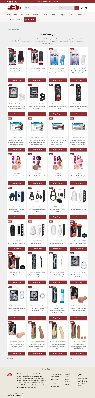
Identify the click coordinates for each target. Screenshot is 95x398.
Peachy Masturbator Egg (78, 208)
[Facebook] (10, 2)
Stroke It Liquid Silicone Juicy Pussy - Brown (78, 308)
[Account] (82, 7)
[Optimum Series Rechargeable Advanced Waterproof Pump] (58, 295)
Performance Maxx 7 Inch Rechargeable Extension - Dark (37, 345)
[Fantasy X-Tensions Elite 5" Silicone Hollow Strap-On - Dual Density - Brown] (16, 126)
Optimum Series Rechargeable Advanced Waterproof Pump (57, 309)
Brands (67, 379)
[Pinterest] (12, 2)
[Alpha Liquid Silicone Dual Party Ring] (78, 261)
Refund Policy (82, 381)
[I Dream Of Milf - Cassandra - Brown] (37, 162)
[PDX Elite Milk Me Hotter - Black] (78, 93)
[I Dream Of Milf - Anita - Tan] (16, 162)
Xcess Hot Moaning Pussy (37, 70)
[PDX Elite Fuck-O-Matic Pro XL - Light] (58, 93)
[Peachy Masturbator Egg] (78, 195)
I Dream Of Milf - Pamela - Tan (58, 175)
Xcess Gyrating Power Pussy (16, 71)
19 (84, 358)
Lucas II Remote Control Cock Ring (57, 209)
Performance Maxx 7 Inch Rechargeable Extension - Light (58, 345)
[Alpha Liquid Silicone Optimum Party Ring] (37, 295)
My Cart (67, 384)
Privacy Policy (82, 378)
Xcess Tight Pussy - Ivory (16, 274)
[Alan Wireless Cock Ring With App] (16, 195)
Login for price (16, 80)
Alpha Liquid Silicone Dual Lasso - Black (37, 275)
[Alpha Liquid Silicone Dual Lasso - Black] (37, 261)
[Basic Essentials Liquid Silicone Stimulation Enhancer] (78, 57)
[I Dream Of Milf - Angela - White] (78, 162)
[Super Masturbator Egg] (37, 229)
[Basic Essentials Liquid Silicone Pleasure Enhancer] (58, 57)
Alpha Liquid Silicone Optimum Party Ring (37, 308)
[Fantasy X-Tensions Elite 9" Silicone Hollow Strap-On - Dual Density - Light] (78, 126)
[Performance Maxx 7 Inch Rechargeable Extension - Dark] (37, 330)
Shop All (67, 374)
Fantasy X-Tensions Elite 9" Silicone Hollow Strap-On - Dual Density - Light (78, 141)
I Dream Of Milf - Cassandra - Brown (37, 175)
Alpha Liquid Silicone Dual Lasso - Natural (58, 275)
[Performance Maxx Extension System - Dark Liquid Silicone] (78, 330)
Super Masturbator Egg (37, 242)
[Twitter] (7, 2)
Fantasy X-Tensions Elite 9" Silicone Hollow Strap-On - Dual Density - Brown (57, 141)
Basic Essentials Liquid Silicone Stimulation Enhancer (78, 72)
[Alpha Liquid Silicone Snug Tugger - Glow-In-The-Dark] (16, 93)
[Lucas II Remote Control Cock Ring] (58, 195)
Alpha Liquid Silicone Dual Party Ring (78, 275)
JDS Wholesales (21, 394)
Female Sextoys (56, 374)
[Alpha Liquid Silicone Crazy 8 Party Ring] (16, 295)
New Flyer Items (81, 384)
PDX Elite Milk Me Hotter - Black (78, 106)
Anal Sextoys (55, 379)
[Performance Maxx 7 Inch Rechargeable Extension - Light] (58, 330)
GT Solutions (17, 395)
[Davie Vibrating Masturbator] (16, 229)
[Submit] (76, 8)
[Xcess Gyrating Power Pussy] (16, 57)
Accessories (55, 386)
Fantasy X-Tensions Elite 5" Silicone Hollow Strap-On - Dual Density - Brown (16, 141)
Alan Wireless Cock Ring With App (16, 209)
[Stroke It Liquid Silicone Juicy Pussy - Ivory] (16, 330)
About (66, 377)
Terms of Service (81, 375)
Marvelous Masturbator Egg (57, 242)
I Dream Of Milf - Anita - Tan (16, 174)
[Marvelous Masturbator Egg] (58, 229)
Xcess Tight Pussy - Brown (78, 242)
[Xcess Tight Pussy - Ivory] (16, 261)
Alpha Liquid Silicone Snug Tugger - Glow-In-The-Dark (16, 106)
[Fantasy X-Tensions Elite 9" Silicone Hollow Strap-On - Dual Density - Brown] (58, 126)
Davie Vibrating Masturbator (16, 242)
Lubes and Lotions (54, 383)
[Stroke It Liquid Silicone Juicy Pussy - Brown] (78, 295)
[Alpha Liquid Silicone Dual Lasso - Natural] (58, 261)
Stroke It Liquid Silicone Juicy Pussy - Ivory (16, 344)
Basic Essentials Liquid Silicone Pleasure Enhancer (57, 71)
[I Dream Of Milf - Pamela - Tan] (58, 162)
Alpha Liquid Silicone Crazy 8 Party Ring (16, 308)
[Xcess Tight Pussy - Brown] (78, 229)
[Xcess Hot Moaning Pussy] (37, 57)
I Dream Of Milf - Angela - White (78, 175)
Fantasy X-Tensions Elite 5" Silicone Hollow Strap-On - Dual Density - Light (37, 141)
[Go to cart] (86, 7)
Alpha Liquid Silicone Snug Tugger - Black (37, 106)
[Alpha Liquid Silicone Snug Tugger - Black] (37, 93)
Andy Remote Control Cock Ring (37, 209)
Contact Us (68, 382)
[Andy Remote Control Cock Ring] (37, 195)
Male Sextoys (55, 377)
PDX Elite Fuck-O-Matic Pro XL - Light (57, 106)
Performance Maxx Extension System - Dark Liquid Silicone (78, 345)
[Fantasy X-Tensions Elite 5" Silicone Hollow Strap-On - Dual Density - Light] (37, 126)
